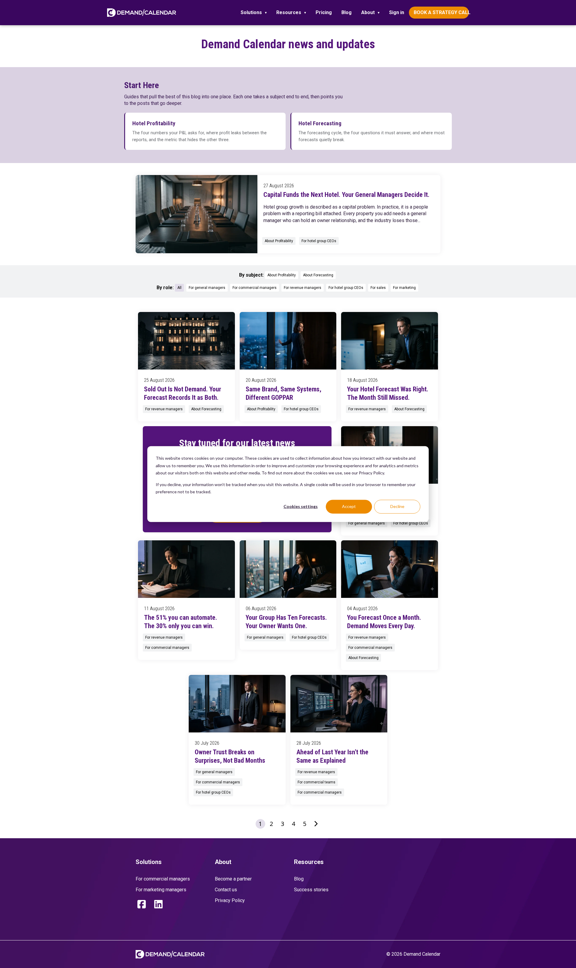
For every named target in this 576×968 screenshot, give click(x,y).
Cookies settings (301, 506)
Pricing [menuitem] (324, 12)
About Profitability (279, 241)
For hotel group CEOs (319, 241)
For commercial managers (254, 288)
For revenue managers (302, 288)
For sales (378, 288)
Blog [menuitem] (346, 12)
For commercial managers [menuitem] (163, 879)
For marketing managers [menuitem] (161, 889)
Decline (397, 506)
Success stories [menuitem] (311, 889)
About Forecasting (318, 275)
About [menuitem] (368, 12)
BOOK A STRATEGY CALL (441, 12)
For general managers (207, 288)
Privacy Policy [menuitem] (230, 900)
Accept (349, 506)
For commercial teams (316, 782)
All (179, 288)
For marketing (404, 288)
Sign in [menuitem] (396, 12)
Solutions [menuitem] (251, 12)
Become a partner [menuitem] (233, 879)
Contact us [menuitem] (226, 889)
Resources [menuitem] (288, 12)
